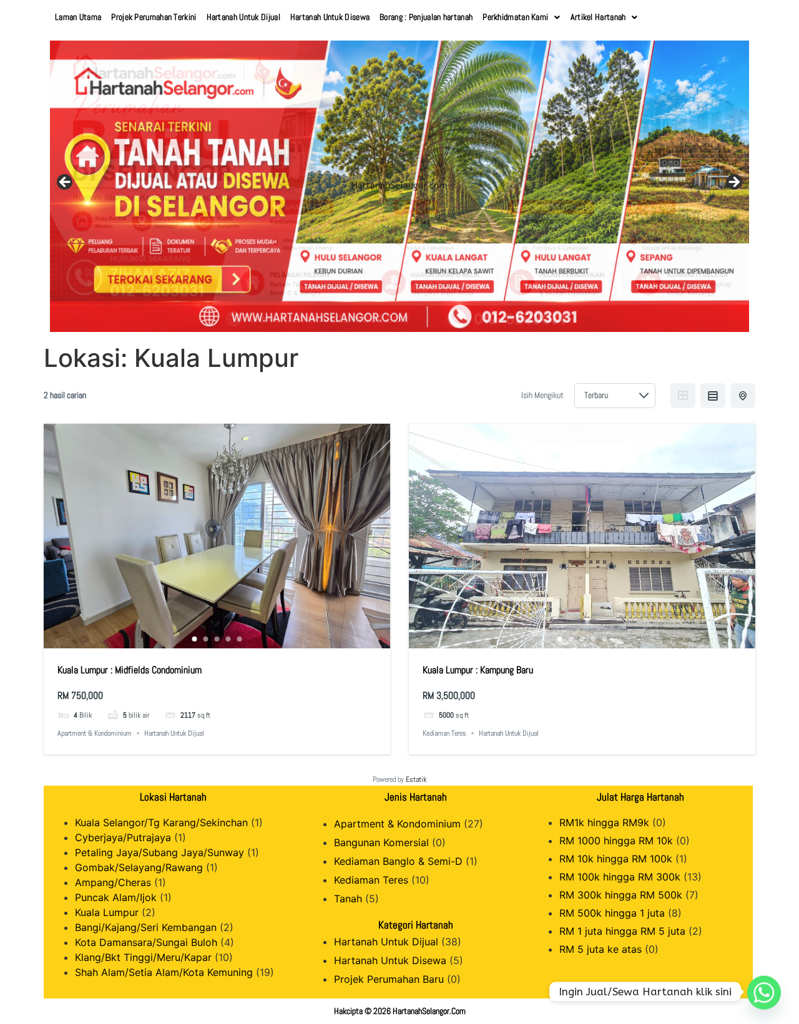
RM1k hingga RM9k (604, 822)
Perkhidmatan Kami (515, 16)
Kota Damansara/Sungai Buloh (146, 942)
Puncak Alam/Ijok (116, 897)
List (712, 395)
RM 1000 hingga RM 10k (616, 840)
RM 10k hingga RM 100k (615, 858)
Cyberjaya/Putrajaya (123, 837)
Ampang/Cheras (113, 882)
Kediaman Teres (444, 733)
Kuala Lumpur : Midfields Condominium (129, 669)
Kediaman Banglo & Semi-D (398, 861)
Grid (682, 395)
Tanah (348, 898)
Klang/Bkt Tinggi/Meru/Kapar (143, 957)
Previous (65, 182)
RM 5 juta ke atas (600, 949)
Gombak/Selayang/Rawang (139, 867)
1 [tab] (194, 638)
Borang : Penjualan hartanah (426, 16)
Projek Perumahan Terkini (153, 16)
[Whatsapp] (764, 991)
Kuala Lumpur (107, 912)
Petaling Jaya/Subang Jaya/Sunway (159, 852)
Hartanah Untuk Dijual (243, 16)
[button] (521, 17)
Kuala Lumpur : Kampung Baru (478, 669)
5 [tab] (239, 638)
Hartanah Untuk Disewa (330, 16)
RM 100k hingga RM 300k (619, 876)
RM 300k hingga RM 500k (620, 895)
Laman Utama (78, 16)
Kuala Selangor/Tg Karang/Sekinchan (161, 822)
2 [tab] (205, 638)
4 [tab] (228, 638)
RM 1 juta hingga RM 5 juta (622, 931)
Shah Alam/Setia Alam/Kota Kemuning (164, 972)
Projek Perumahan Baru (389, 979)
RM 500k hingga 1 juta (612, 913)
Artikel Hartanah (598, 16)
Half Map (742, 395)
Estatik (416, 779)
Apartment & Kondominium (94, 733)
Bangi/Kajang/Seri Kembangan (146, 927)
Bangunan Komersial (381, 842)
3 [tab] (217, 638)
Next (733, 182)
